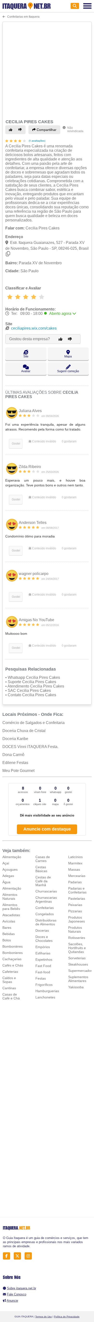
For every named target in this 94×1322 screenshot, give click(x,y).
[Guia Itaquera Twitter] (19, 1256)
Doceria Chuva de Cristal (24, 731)
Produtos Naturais (75, 929)
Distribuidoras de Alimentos (45, 922)
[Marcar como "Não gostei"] (20, 129)
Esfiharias (42, 953)
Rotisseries (76, 938)
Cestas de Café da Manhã (43, 881)
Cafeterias (10, 972)
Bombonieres (12, 953)
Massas (74, 869)
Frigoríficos (44, 985)
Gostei (15, 443)
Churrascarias (46, 891)
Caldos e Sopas (9, 980)
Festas (40, 978)
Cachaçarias (11, 959)
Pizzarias (75, 911)
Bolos (6, 940)
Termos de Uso (43, 1316)
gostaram (69, 441)
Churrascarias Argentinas (46, 899)
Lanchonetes (45, 997)
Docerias (42, 930)
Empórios (42, 947)
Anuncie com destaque (47, 829)
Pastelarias (76, 898)
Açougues (10, 869)
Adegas (8, 876)
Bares (6, 927)
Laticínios (75, 857)
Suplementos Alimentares (78, 979)
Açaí (5, 863)
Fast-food (42, 972)
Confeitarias (44, 908)
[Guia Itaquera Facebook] (8, 1256)
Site (25, 356)
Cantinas (9, 988)
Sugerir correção (68, 371)
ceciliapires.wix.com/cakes (34, 328)
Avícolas (8, 921)
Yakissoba (76, 987)
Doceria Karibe (15, 739)
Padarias (75, 882)
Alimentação (11, 857)
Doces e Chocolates (44, 939)
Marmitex (75, 863)
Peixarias (75, 905)
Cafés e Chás (12, 965)
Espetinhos (43, 959)
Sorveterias (77, 958)
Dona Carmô (13, 755)
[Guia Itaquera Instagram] (29, 1256)
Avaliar (25, 371)
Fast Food (43, 966)
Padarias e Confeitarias (77, 890)
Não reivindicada (75, 129)
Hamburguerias (47, 991)
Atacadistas (11, 915)
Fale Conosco (16, 1294)
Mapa (68, 356)
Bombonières (12, 946)
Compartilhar (46, 130)
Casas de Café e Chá (11, 996)
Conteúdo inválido (43, 441)
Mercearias (76, 876)
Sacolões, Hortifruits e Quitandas (77, 948)
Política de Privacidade (67, 1316)
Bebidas (8, 934)
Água (6, 882)
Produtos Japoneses (76, 919)
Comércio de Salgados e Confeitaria (33, 723)
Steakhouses (78, 964)
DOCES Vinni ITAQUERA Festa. (30, 747)
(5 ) (36, 140)
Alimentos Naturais (9, 896)
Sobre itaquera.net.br (21, 1288)
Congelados (44, 914)
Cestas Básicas (41, 869)
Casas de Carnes (42, 859)
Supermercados (80, 971)
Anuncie (12, 1300)
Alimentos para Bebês (11, 907)
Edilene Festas (15, 763)
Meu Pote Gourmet (18, 771)
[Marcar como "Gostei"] (11, 129)
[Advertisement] (47, 70)
